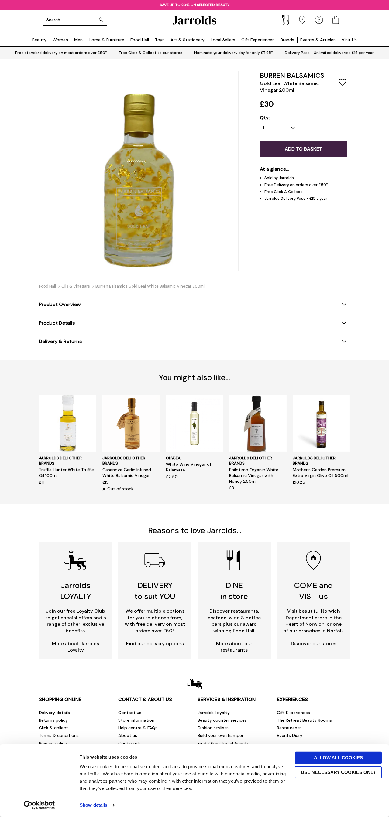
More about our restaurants (234, 646)
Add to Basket (303, 149)
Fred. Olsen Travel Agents (223, 743)
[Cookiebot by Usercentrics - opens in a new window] (39, 805)
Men (78, 40)
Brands (287, 40)
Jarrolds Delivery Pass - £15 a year (295, 198)
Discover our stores (313, 643)
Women (60, 40)
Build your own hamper (220, 735)
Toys (159, 40)
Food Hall (139, 40)
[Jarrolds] (194, 20)
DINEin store (234, 590)
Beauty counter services (222, 720)
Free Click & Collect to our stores (150, 52)
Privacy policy (53, 743)
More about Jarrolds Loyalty (75, 646)
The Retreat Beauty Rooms (304, 720)
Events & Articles (318, 40)
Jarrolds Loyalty (214, 712)
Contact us (129, 712)
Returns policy (53, 720)
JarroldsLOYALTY (75, 590)
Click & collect (53, 727)
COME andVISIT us (313, 590)
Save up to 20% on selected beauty (194, 4)
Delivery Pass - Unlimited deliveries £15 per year (329, 52)
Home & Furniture (106, 40)
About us (127, 735)
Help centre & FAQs (137, 727)
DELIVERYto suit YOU (154, 590)
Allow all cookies (338, 757)
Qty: (265, 117)
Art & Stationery (187, 40)
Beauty (39, 40)
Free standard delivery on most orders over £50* (61, 52)
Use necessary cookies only (338, 771)
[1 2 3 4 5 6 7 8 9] (280, 127)
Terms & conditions (59, 735)
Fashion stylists (213, 727)
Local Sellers (223, 40)
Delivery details (54, 712)
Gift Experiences (257, 40)
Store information (136, 720)
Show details (93, 805)
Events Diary (289, 735)
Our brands (129, 743)
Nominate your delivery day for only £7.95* (233, 52)
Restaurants (289, 727)
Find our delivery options (155, 643)
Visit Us (349, 40)
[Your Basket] (335, 20)
